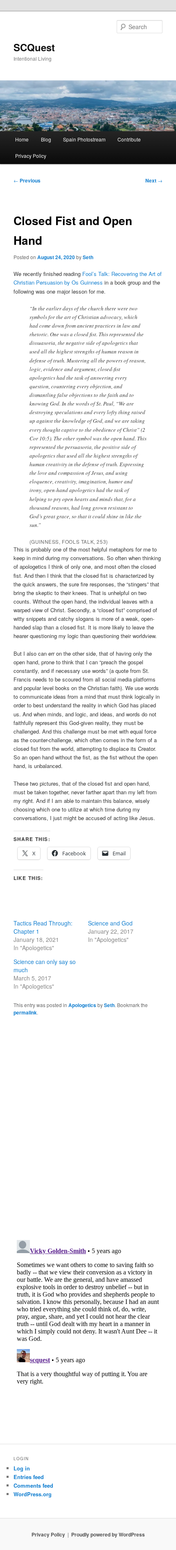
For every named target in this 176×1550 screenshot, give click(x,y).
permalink (25, 1012)
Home (22, 139)
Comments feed (33, 1485)
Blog (46, 139)
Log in (22, 1468)
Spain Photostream (84, 139)
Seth (88, 257)
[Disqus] (88, 1127)
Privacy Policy (30, 155)
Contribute (129, 139)
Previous (27, 180)
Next (153, 180)
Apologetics (82, 1005)
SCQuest (34, 47)
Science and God (110, 923)
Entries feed (29, 1477)
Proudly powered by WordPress (108, 1534)
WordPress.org (33, 1494)
